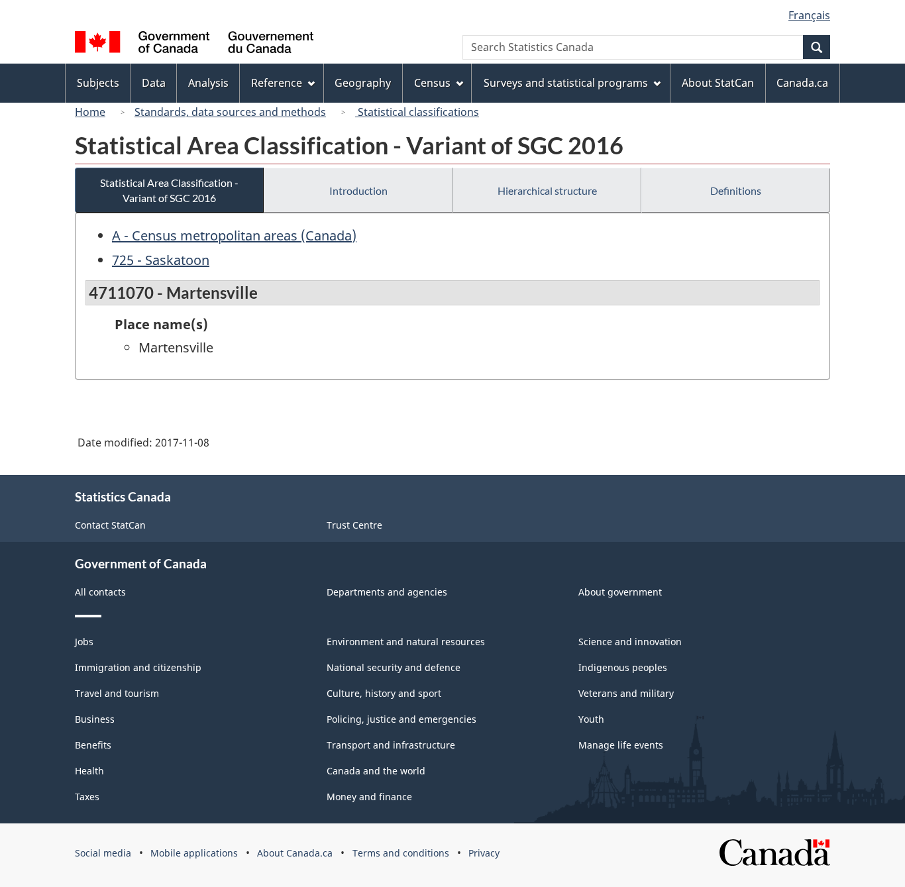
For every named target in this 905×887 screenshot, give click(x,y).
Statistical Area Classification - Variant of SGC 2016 (169, 190)
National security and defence (393, 667)
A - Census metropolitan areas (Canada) (234, 235)
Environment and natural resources (406, 641)
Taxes (87, 796)
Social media (103, 853)
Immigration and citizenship (138, 667)
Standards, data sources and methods (230, 112)
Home (90, 112)
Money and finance (369, 796)
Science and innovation (630, 641)
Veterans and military (626, 693)
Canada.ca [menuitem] (802, 83)
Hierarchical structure (547, 190)
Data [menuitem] (154, 83)
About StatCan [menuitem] (718, 83)
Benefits (93, 745)
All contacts (100, 592)
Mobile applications (194, 853)
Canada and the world (376, 770)
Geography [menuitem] (363, 83)
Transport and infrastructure (391, 745)
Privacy (484, 853)
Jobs (84, 641)
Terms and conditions (400, 853)
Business (95, 719)
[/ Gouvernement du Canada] (194, 44)
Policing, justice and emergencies (401, 719)
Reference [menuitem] (276, 83)
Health (89, 770)
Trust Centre (354, 525)
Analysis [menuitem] (208, 83)
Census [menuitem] (432, 83)
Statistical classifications (417, 112)
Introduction (358, 190)
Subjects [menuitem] (98, 83)
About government (620, 592)
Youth (591, 719)
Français (809, 15)
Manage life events (620, 745)
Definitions (735, 190)
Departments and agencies (387, 592)
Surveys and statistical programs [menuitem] (566, 83)
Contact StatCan (110, 525)
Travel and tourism (117, 693)
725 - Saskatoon (160, 260)
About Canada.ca (295, 853)
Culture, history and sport (384, 693)
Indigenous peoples (622, 667)
